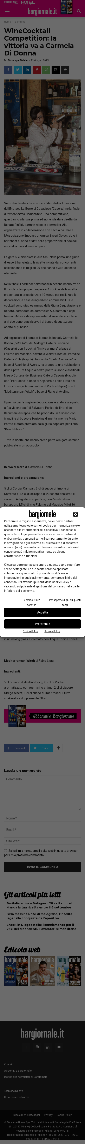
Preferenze (42, 624)
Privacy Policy (52, 631)
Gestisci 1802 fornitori (32, 602)
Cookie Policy (30, 631)
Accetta (42, 612)
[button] (75, 514)
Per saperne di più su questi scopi (65, 602)
